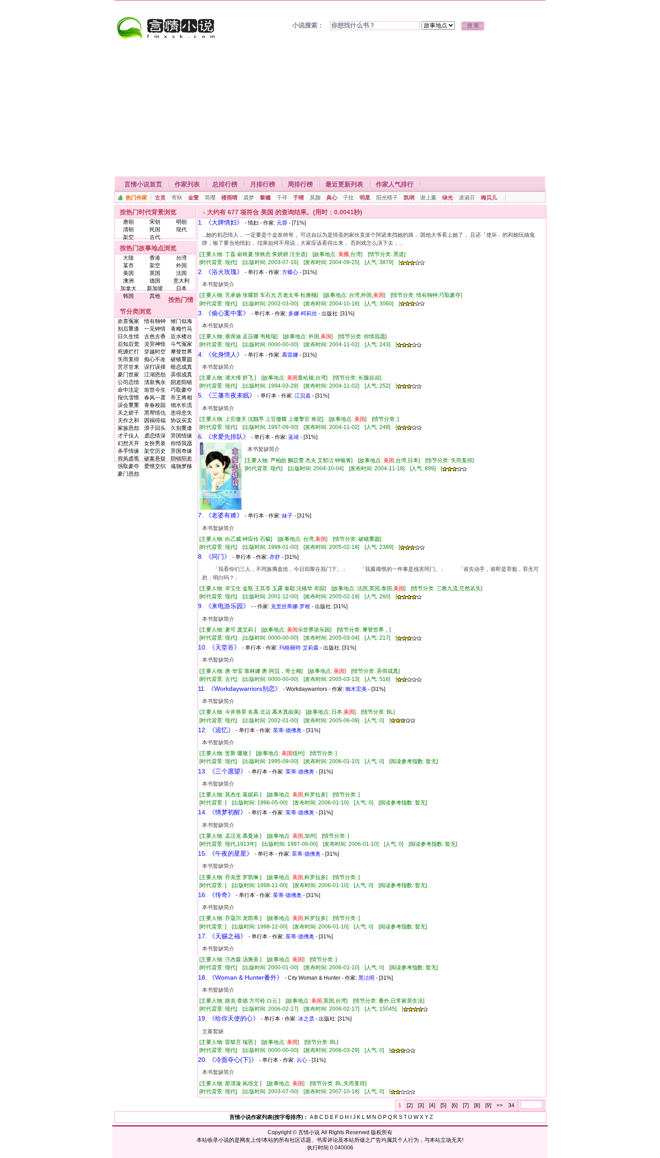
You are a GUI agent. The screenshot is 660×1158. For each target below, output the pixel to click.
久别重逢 (181, 428)
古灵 (160, 197)
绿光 (447, 197)
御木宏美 (356, 689)
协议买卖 (181, 420)
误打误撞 (155, 367)
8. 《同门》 (214, 556)
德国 (155, 281)
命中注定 (128, 390)
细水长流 (181, 405)
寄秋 (177, 197)
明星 (365, 197)
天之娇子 (128, 413)
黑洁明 (366, 978)
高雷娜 (290, 355)
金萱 (193, 197)
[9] (488, 1105)
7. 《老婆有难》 (220, 515)
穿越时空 (155, 352)
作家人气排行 (395, 184)
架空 (128, 237)
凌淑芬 (467, 197)
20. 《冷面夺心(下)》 (227, 1059)
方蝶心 (290, 272)
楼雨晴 (229, 197)
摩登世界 (181, 352)
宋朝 (155, 222)
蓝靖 (293, 437)
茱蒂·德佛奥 (287, 730)
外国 (181, 265)
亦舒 (274, 557)
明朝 (181, 222)
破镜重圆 (181, 359)
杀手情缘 (128, 451)
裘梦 (248, 197)
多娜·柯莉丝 (302, 313)
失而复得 (128, 359)
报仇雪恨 (128, 397)
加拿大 (128, 288)
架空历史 (155, 451)
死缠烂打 (128, 352)
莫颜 (315, 197)
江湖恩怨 (155, 374)
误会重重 (128, 405)
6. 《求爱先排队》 (223, 436)
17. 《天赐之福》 (222, 936)
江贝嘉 (303, 396)
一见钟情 (155, 329)
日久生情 (128, 336)
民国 (155, 229)
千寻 (282, 197)
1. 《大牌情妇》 (220, 222)
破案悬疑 (155, 458)
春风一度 (155, 397)
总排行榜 (225, 184)
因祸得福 (155, 420)
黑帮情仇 (155, 413)
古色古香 (155, 336)
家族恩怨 (128, 428)
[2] (410, 1105)
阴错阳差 (181, 458)
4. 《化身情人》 (220, 354)
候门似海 (181, 321)
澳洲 (128, 281)
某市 (128, 265)
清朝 (128, 229)
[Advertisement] (330, 109)
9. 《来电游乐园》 (223, 606)
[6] (455, 1105)
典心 (331, 197)
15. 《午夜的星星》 (225, 853)
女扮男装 (155, 443)
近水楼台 (181, 336)
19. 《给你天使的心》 (228, 1018)
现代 (181, 229)
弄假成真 (181, 374)
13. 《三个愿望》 (222, 771)
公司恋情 (128, 382)
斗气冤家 (181, 344)
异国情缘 (181, 436)
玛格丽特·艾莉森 (299, 648)
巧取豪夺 (181, 390)
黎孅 (265, 197)
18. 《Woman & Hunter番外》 (240, 977)
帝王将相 (181, 397)
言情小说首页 (143, 184)
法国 (181, 273)
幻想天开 (128, 443)
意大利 (181, 281)
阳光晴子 (387, 197)
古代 (155, 237)
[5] (443, 1105)
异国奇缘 (181, 451)
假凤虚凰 (128, 458)
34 (511, 1105)
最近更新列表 (344, 184)
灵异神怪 (155, 344)
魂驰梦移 (181, 466)
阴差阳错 (181, 382)
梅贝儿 (489, 197)
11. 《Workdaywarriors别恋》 (239, 688)
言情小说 (309, 1132)
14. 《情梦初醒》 (222, 812)
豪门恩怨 (128, 474)
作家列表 (187, 184)
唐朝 (128, 222)
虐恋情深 (155, 436)
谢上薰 (428, 197)
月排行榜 (262, 184)
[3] (421, 1105)
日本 (181, 288)
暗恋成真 (181, 367)
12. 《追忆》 (216, 730)
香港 (155, 258)
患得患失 (181, 413)
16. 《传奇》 (216, 894)
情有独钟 (155, 321)
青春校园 (155, 405)
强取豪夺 (128, 466)
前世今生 (155, 390)
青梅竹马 (181, 329)
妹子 (287, 516)
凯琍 (409, 197)
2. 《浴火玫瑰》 (220, 271)
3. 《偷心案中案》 (223, 313)
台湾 (181, 258)
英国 (155, 273)
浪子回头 (155, 428)
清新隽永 (155, 382)
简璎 (210, 197)
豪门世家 (128, 374)
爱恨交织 (155, 466)
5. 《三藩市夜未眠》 (226, 395)
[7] (466, 1105)
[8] (477, 1105)
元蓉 (282, 223)
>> (500, 1105)
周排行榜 (300, 184)
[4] (432, 1105)
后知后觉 (128, 344)
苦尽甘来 (128, 367)
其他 (155, 296)
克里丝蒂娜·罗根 (290, 606)
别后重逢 (128, 329)
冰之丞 (306, 1019)
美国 (128, 273)
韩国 (128, 296)
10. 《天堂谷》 (219, 647)
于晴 (298, 197)
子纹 (348, 197)
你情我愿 (181, 443)
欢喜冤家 (128, 321)
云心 (301, 1060)
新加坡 (155, 288)
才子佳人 (128, 436)
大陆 (128, 258)
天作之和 (128, 420)
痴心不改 (155, 359)
